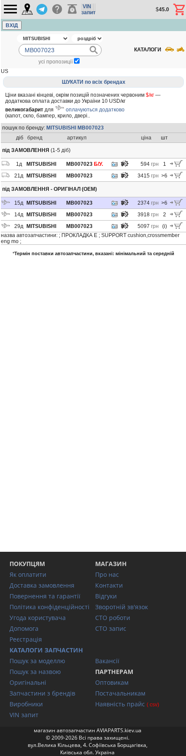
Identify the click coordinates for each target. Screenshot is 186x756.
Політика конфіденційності (50, 607)
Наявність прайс (120, 704)
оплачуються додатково (95, 110)
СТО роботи (112, 618)
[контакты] (27, 9)
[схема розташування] (124, 166)
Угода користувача (38, 618)
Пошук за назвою (35, 671)
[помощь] (56, 9)
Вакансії (107, 661)
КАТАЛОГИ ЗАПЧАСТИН (46, 650)
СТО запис (110, 628)
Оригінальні (28, 682)
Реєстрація (26, 639)
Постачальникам (120, 693)
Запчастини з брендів (42, 693)
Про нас (107, 574)
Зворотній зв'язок (121, 607)
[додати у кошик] (176, 165)
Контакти (109, 585)
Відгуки (106, 596)
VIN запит (24, 715)
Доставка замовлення (42, 585)
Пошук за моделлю (37, 661)
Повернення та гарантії (45, 596)
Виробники (26, 704)
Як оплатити (28, 574)
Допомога (24, 628)
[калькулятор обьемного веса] (72, 9)
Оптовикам (111, 682)
